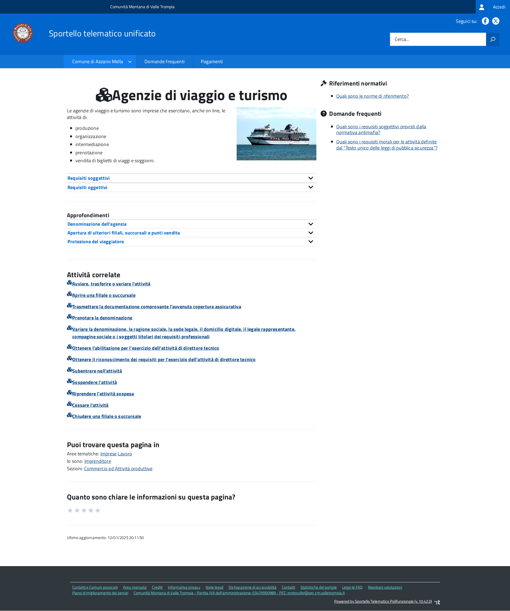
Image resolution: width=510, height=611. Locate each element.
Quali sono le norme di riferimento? (372, 96)
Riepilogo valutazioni (385, 587)
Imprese (108, 453)
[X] (494, 21)
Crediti (157, 587)
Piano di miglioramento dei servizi (100, 593)
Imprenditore (97, 461)
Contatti (288, 587)
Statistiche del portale (318, 587)
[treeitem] (493, 7)
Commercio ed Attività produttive (118, 468)
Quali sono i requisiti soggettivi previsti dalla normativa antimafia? (381, 129)
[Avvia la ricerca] (492, 39)
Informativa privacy (184, 587)
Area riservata (135, 587)
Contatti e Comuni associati (95, 587)
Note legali (214, 587)
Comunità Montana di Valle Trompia (142, 6)
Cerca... (402, 39)
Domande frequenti (164, 61)
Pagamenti (212, 61)
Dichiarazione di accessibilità (253, 587)
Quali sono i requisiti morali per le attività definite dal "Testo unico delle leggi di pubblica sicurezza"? (386, 144)
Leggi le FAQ (352, 587)
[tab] (191, 178)
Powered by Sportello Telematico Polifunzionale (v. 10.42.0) (383, 601)
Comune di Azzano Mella (97, 61)
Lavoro (125, 453)
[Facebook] (484, 21)
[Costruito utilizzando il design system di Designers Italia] (437, 603)
